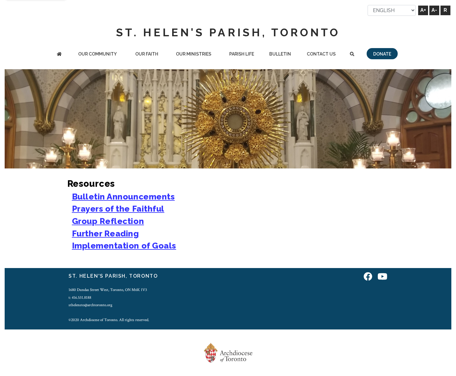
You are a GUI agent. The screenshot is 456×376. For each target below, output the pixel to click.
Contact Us (321, 53)
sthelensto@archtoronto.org (90, 304)
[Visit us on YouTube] (382, 277)
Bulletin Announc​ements (123, 196)
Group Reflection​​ (108, 221)
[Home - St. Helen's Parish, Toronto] (59, 54)
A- (434, 10)
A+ (423, 10)
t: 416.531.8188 (80, 297)
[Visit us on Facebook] (368, 277)
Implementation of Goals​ (124, 245)
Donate (382, 53)
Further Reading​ (105, 233)
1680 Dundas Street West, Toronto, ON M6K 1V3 (108, 289)
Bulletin (280, 53)
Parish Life (241, 53)
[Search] (352, 54)
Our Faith (146, 53)
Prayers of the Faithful (118, 208)
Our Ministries (193, 53)
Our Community (97, 53)
